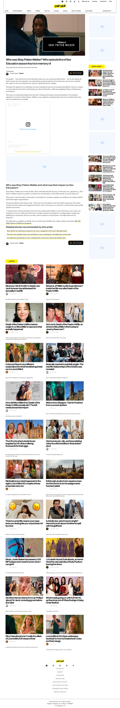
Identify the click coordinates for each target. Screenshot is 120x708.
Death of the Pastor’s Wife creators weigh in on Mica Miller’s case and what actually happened (24, 326)
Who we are (86, 1)
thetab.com (57, 701)
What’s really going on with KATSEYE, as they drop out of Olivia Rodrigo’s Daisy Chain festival (65, 600)
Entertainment (17, 10)
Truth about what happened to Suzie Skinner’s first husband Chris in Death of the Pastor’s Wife (109, 179)
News (6, 10)
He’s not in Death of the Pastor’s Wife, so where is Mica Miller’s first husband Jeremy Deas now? (64, 326)
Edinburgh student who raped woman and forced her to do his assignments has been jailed (64, 483)
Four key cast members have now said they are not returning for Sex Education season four (39, 234)
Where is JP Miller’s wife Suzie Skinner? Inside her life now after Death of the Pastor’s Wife (64, 288)
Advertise (103, 1)
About (60, 672)
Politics (47, 10)
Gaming (37, 10)
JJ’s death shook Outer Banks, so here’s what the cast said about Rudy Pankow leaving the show (64, 561)
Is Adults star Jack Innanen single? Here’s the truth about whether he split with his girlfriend (63, 523)
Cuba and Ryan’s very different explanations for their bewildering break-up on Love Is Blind (24, 366)
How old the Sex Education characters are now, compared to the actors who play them (37, 231)
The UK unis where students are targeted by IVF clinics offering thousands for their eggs (20, 443)
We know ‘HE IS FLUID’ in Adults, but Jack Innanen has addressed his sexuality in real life (23, 288)
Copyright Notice (60, 685)
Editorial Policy (60, 682)
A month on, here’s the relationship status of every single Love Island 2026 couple (109, 92)
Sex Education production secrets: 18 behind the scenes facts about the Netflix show (36, 238)
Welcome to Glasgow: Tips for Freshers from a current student (64, 403)
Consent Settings (60, 688)
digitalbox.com (61, 705)
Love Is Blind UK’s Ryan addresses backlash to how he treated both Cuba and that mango (63, 638)
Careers (60, 675)
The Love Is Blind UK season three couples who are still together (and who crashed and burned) (109, 159)
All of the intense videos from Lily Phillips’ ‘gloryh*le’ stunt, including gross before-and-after (24, 600)
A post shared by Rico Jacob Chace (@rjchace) (28, 151)
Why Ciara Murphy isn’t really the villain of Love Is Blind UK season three (24, 637)
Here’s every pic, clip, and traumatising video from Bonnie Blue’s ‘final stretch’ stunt (64, 443)
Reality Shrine (76, 10)
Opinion (56, 10)
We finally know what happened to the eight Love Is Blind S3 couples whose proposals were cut (23, 483)
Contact (94, 1)
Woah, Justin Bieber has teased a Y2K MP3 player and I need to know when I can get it (23, 561)
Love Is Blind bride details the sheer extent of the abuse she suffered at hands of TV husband (109, 188)
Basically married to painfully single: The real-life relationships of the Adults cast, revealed (64, 366)
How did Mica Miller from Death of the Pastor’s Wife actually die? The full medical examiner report (23, 405)
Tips (110, 1)
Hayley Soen (14, 73)
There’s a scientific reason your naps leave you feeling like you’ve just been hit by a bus (24, 523)
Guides (65, 10)
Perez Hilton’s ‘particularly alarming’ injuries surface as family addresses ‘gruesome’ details (109, 207)
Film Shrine (88, 10)
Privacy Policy (60, 692)
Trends (29, 10)
